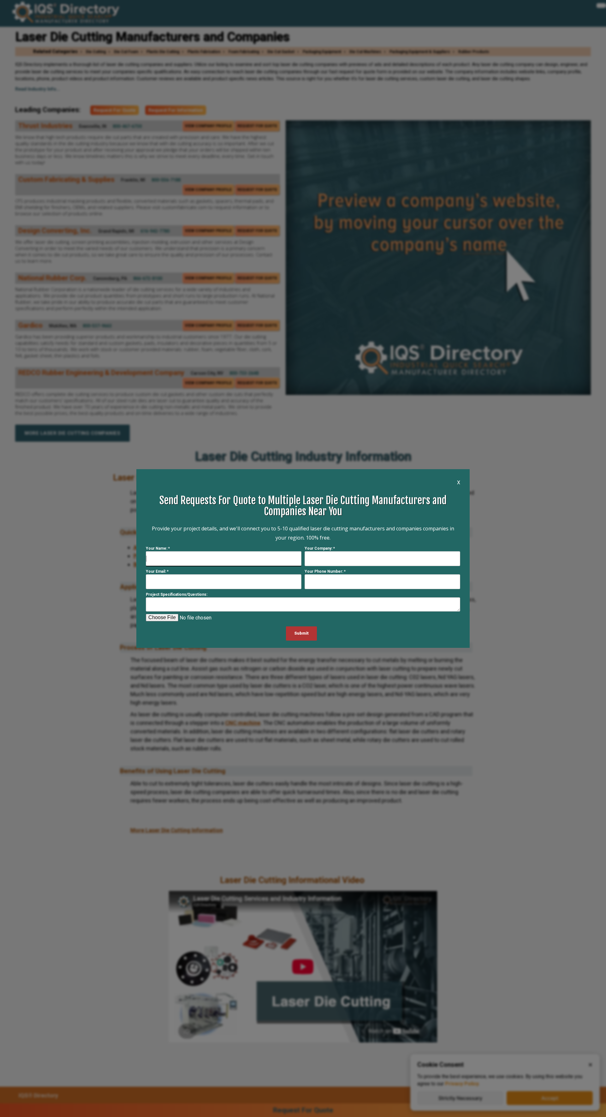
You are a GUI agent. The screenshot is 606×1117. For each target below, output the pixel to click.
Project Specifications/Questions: (176, 594)
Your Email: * (157, 571)
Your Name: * (158, 548)
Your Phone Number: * (325, 571)
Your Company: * (320, 548)
